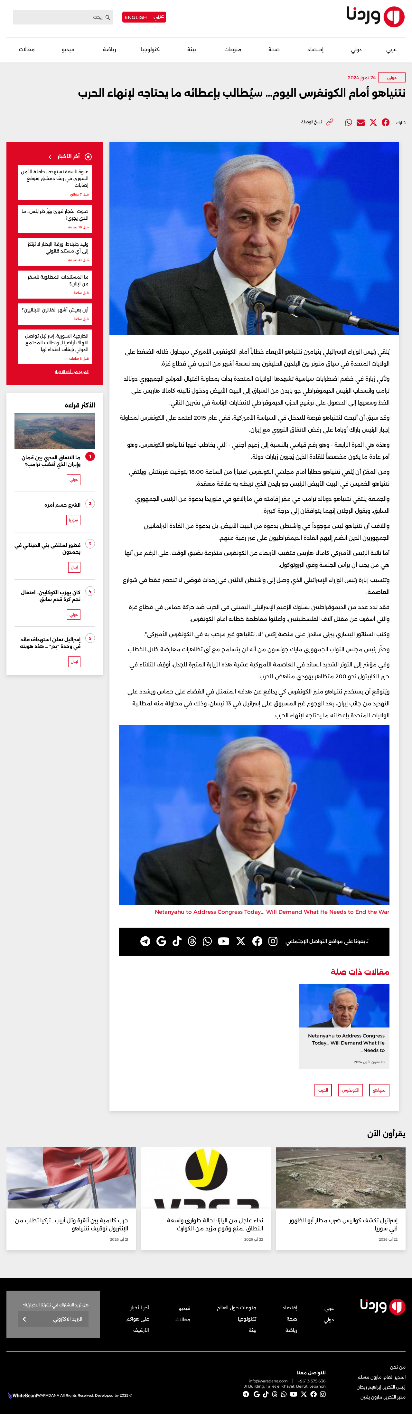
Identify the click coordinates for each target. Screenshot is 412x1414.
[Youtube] (223, 941)
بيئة (191, 49)
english (136, 17)
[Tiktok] (177, 941)
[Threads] (192, 941)
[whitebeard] (21, 1395)
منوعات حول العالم (236, 1308)
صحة (274, 49)
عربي (159, 16)
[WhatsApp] (207, 941)
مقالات (27, 49)
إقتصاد (315, 49)
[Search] (108, 17)
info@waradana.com (268, 1381)
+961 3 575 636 (312, 1381)
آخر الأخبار (139, 1308)
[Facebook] (386, 122)
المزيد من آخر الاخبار (72, 371)
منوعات (232, 49)
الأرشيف (141, 1330)
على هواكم (137, 1319)
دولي (356, 49)
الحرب (323, 1090)
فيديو (68, 49)
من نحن (398, 1367)
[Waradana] (376, 16)
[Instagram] (272, 941)
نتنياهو (379, 1090)
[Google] (161, 941)
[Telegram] (145, 941)
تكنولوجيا (151, 49)
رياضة (109, 49)
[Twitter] (373, 122)
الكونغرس (350, 1090)
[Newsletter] (25, 1319)
